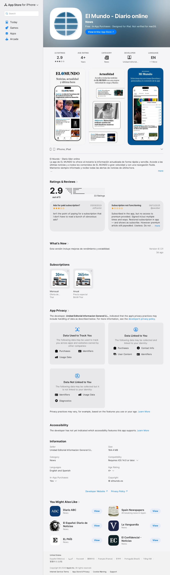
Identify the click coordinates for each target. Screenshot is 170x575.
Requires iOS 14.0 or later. (121, 460)
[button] (21, 22)
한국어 (118, 559)
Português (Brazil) (132, 559)
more (160, 170)
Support (113, 572)
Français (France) (105, 559)
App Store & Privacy (80, 572)
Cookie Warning (99, 572)
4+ (109, 470)
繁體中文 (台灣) (56, 562)
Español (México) (57, 559)
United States (55, 555)
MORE (157, 225)
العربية (70, 559)
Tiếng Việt (147, 559)
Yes (52, 480)
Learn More (144, 411)
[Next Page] (166, 57)
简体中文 (91, 559)
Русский (80, 559)
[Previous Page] (46, 57)
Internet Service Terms (59, 572)
